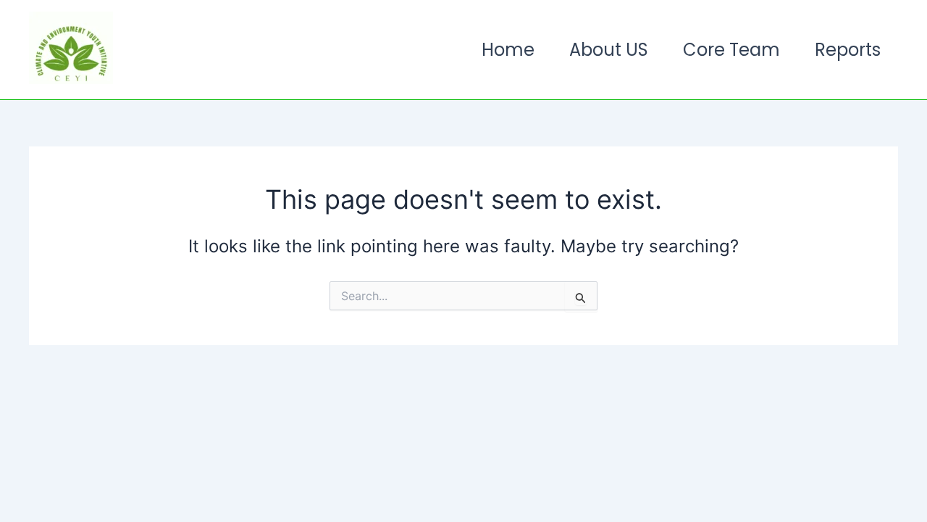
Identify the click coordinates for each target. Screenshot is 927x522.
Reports (848, 50)
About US (608, 50)
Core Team (731, 50)
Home (508, 50)
